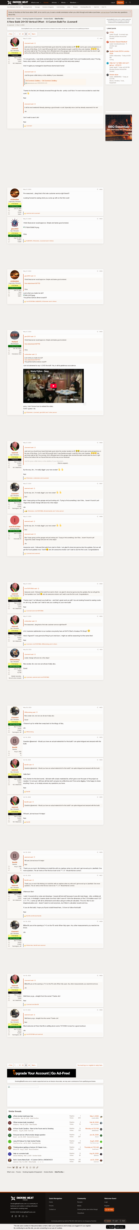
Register (107, 1205)
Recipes (75, 7)
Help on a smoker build (21, 1153)
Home (51, 1202)
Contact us (52, 1209)
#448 (101, 516)
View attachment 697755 (32, 283)
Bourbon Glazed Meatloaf (118, 42)
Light (116, 1221)
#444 (101, 271)
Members (73, 2)
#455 (101, 797)
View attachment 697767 (32, 360)
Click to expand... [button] (63, 463)
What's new (35, 2)
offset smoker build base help (23, 1116)
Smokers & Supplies (48, 7)
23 (26, 34)
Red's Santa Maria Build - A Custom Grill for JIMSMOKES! (33, 1160)
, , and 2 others (41, 644)
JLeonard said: (29, 43)
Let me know (105, 12)
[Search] (130, 2)
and (33, 213)
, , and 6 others (41, 301)
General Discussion (33, 1137)
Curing (111, 59)
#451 (101, 649)
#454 (101, 760)
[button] (40, 2)
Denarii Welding (18, 1155)
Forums (46, 2)
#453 (101, 737)
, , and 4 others (40, 241)
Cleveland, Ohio (16, 354)
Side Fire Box (34, 1118)
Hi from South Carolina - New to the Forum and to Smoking (33, 1128)
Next (33, 34)
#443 (101, 218)
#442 (101, 189)
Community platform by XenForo (68, 1221)
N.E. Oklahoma (17, 63)
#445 (101, 331)
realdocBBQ (95, 1118)
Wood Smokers (33, 1149)
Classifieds (80, 1213)
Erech (15, 1137)
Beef (111, 48)
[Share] (98, 38)
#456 (101, 852)
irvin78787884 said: (30, 588)
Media (63, 2)
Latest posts (111, 28)
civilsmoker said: (29, 354)
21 (19, 34)
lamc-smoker (95, 1124)
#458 (101, 921)
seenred (11, 25)
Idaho (19, 214)
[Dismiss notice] (130, 12)
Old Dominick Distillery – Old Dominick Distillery (41, 81)
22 (23, 34)
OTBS (111, 32)
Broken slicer (113, 75)
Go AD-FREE (109, 1209)
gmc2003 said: (29, 276)
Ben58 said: (28, 764)
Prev (10, 34)
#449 (101, 583)
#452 (101, 707)
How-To (104, 7)
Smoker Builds (37, 1155)
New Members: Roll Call (14, 7)
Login (106, 1202)
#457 (101, 875)
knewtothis (16, 1118)
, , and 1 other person (41, 412)
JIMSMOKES (95, 1130)
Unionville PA (17, 539)
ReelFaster (95, 1149)
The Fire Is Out (17, 1143)
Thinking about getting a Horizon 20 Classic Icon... (30, 1147)
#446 (101, 442)
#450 (101, 616)
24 (29, 34)
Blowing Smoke (27, 7)
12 (38, 1162)
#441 (101, 38)
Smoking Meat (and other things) (87, 1209)
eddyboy (16, 1124)
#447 (101, 483)
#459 (101, 975)
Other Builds (33, 1124)
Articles (54, 2)
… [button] (17, 34)
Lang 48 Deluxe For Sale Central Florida (26, 1141)
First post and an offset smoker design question (29, 1135)
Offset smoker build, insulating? (23, 1122)
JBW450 (96, 1155)
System (109, 1221)
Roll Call (30, 1130)
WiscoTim (16, 1149)
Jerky (68, 7)
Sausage (37, 7)
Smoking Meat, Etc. (85, 7)
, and (37, 478)
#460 (101, 1010)
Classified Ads (36, 1143)
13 (40, 1162)
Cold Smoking (60, 7)
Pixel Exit (93, 1221)
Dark (123, 1221)
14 (42, 1162)
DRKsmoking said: (30, 712)
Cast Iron (96, 7)
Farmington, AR (16, 508)
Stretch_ (15, 1130)
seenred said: (28, 488)
